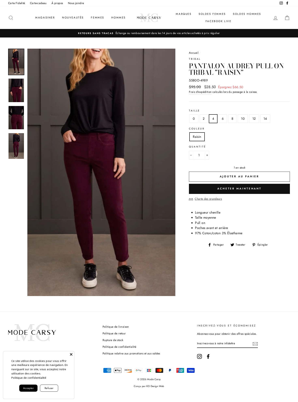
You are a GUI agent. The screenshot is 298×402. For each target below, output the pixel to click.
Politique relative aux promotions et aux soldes (131, 353)
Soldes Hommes (247, 14)
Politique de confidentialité (119, 347)
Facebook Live (219, 21)
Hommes (118, 17)
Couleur (197, 128)
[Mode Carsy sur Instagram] (199, 356)
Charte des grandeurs (208, 199)
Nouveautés (73, 17)
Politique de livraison (116, 327)
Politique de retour (114, 333)
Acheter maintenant (239, 188)
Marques (183, 14)
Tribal (195, 59)
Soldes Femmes (212, 14)
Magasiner (45, 17)
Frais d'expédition (200, 92)
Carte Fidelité (16, 3)
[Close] (71, 354)
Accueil (193, 53)
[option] (149, 33)
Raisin (197, 136)
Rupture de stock (113, 340)
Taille (194, 110)
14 (265, 118)
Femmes (97, 17)
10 (243, 118)
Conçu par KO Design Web (149, 386)
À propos (57, 3)
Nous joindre (76, 3)
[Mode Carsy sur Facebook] (208, 356)
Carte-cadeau (38, 3)
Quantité (197, 147)
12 (254, 118)
